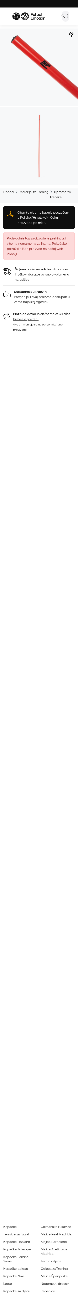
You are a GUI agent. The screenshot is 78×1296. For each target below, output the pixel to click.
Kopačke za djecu (16, 1291)
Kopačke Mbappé (17, 1249)
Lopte (7, 1283)
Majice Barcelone (54, 1242)
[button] (39, 297)
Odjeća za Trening (54, 1268)
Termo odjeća (51, 1261)
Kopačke (10, 1227)
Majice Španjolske (54, 1276)
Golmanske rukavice (56, 1227)
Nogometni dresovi (55, 1283)
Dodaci (8, 192)
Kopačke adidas (15, 1268)
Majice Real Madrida (56, 1234)
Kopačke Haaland (16, 1242)
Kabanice (48, 1291)
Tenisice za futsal (16, 1234)
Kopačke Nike (13, 1276)
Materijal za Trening (34, 192)
